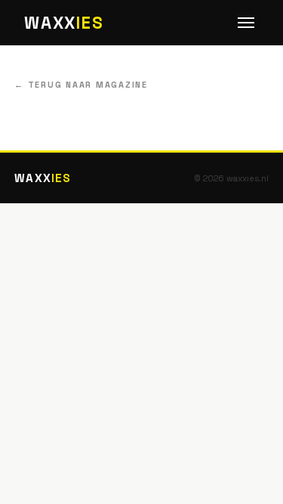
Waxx (64, 23)
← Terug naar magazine (81, 84)
